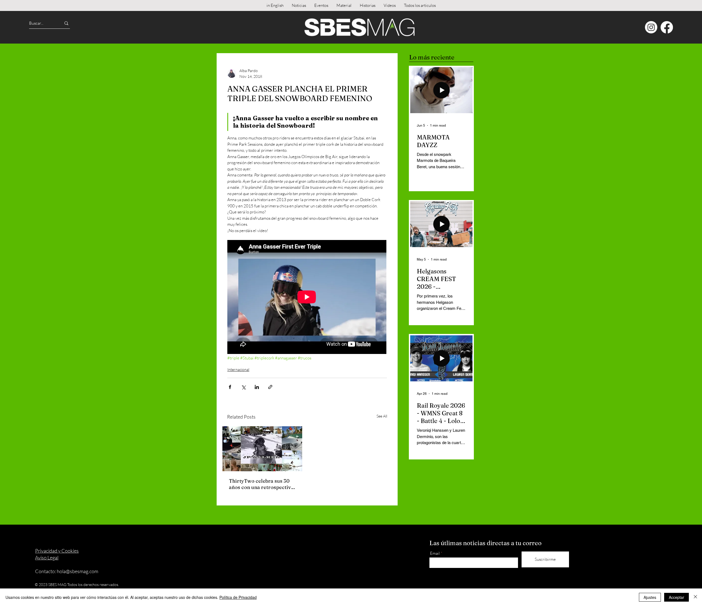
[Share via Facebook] (230, 387)
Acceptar (676, 597)
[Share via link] (270, 387)
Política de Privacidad (238, 597)
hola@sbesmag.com (77, 571)
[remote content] (307, 297)
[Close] (695, 597)
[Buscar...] (66, 23)
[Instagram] (651, 27)
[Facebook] (667, 27)
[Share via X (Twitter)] (243, 387)
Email (435, 553)
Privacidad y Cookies (57, 551)
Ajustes (650, 597)
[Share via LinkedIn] (256, 387)
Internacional (238, 369)
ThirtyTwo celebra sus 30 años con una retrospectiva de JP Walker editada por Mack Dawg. (261, 484)
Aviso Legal (46, 557)
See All (382, 416)
